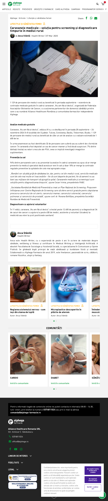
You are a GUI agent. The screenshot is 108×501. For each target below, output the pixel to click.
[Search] (97, 4)
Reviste (16, 9)
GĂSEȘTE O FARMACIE (43, 9)
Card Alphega (62, 9)
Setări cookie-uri (93, 488)
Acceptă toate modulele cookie (93, 470)
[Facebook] (10, 449)
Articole (6, 9)
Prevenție (27, 9)
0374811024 (17, 436)
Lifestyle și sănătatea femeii (39, 18)
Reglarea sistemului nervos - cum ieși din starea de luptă (27, 310)
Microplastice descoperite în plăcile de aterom (66, 310)
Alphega (13, 18)
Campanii (75, 9)
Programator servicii (93, 9)
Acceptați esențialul (93, 479)
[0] (102, 4)
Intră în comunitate (19, 383)
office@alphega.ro (20, 441)
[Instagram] (21, 449)
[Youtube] (16, 449)
